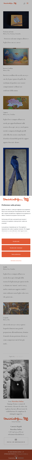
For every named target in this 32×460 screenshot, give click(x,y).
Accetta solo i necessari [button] (16, 248)
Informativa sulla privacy (16, 260)
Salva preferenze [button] (16, 254)
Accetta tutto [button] (16, 241)
